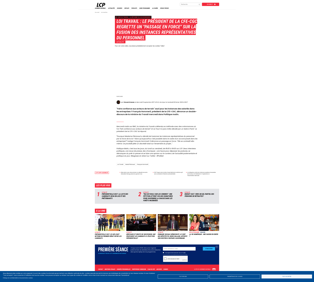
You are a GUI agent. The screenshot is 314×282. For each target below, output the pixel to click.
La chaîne (155, 8)
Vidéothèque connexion (139, 269)
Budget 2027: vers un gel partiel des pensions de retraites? (199, 195)
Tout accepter (286, 276)
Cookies (165, 269)
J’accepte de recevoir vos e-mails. (175, 253)
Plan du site (151, 269)
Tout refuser (183, 276)
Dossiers (119, 8)
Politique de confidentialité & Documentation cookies (18, 278)
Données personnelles (123, 269)
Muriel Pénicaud (130, 164)
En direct (210, 4)
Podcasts (134, 8)
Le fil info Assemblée (102, 173)
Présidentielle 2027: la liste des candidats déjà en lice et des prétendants (115, 196)
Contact (100, 269)
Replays (126, 8)
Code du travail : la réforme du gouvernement (134, 17)
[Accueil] (100, 8)
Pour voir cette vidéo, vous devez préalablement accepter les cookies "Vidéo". (140, 46)
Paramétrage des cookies (234, 276)
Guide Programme (144, 8)
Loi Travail (120, 164)
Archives (159, 269)
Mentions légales (110, 269)
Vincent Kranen (129, 102)
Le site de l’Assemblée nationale (202, 269)
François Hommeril (142, 164)
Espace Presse (164, 8)
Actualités (111, 8)
